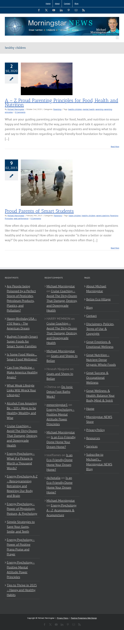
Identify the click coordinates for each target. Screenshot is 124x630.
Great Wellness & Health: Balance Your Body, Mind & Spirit (100, 395)
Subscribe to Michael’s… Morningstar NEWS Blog (99, 461)
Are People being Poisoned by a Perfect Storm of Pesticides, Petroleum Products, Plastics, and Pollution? (21, 298)
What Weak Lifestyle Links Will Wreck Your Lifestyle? (21, 390)
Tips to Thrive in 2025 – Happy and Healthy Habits (22, 590)
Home (90, 409)
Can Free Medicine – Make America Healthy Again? (22, 372)
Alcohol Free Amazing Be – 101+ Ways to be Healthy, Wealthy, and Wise (22, 410)
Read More (115, 146)
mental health (89, 109)
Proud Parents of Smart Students (39, 211)
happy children (75, 215)
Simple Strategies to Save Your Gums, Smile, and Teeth (21, 527)
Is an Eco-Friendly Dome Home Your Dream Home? (60, 442)
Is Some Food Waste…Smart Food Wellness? (22, 356)
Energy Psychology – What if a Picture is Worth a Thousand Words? (21, 460)
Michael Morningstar (15, 109)
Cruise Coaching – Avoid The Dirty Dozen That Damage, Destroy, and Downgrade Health (22, 435)
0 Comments (20, 112)
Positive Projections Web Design (84, 618)
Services (92, 446)
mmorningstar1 (57, 405)
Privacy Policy (95, 430)
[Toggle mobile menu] (117, 37)
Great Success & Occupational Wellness (97, 378)
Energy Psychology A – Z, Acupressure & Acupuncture (61, 510)
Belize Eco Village (98, 299)
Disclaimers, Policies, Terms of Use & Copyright (100, 329)
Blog (89, 307)
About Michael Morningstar (96, 288)
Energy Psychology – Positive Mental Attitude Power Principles (21, 569)
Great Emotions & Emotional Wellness (99, 344)
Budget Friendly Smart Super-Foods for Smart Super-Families (22, 341)
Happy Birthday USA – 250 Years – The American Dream (22, 323)
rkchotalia (53, 478)
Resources (93, 438)
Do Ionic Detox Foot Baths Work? (59, 392)
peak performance (21, 218)
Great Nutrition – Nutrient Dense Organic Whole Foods (101, 360)
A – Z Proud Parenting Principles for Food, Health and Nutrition (61, 103)
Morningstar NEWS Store (99, 419)
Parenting (57, 109)
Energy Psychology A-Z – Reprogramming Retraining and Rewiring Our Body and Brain (22, 486)
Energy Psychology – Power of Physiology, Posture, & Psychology (22, 509)
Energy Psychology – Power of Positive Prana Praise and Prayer (21, 547)
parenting (99, 109)
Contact (91, 316)
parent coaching (102, 215)
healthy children (75, 109)
